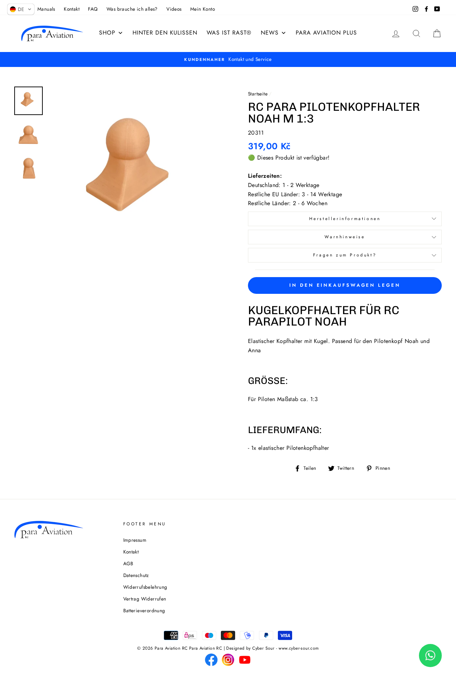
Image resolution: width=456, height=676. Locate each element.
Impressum (135, 540)
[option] (136, 174)
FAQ (93, 8)
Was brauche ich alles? (132, 8)
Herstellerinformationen (345, 218)
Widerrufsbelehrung (145, 587)
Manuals (46, 8)
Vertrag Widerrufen (144, 598)
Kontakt (71, 8)
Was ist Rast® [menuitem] (229, 32)
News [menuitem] (270, 32)
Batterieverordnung (144, 610)
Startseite (258, 93)
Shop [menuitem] (107, 32)
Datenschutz (136, 575)
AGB (128, 563)
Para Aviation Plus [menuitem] (326, 32)
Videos (173, 8)
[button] (21, 9)
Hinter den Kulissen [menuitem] (165, 32)
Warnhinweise (345, 237)
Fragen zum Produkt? (345, 255)
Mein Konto (202, 8)
